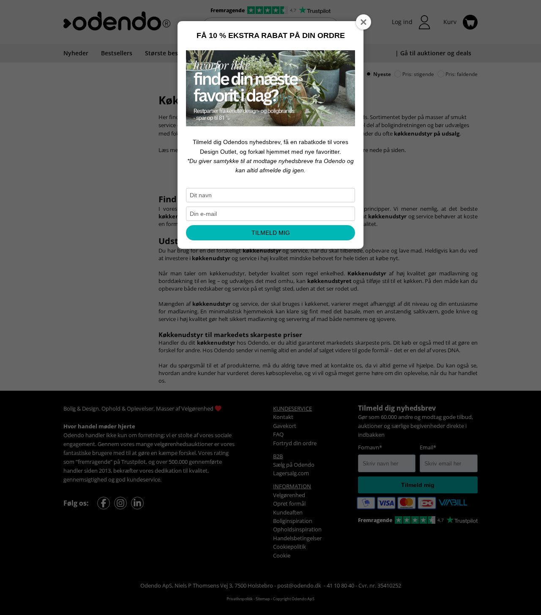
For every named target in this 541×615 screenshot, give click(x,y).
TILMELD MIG (270, 232)
